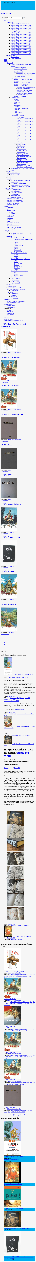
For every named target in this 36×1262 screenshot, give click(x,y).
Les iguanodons (21, 164)
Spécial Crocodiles (22, 150)
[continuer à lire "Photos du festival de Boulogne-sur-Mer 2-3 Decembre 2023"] (8, 726)
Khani (5, 1112)
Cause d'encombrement (23, 165)
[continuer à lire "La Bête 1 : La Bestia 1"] (12, 1024)
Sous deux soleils (18, 72)
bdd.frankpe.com (19, 709)
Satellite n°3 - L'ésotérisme (21, 84)
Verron (16, 241)
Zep (15, 272)
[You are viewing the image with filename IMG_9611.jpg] (15, 919)
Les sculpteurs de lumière (20, 69)
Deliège (16, 269)
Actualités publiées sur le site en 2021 (21, 29)
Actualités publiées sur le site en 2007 (21, 51)
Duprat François (18, 245)
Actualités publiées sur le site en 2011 (20, 45)
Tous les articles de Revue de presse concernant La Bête (20, 181)
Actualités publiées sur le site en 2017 (21, 36)
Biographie (10, 218)
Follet (15, 257)
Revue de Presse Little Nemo (15, 201)
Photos (12, 735)
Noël (20, 939)
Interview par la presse (13, 203)
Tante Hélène (17, 105)
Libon (15, 244)
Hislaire (16, 247)
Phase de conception (16, 278)
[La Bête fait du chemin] (9, 564)
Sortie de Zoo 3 (15, 174)
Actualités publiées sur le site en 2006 (21, 52)
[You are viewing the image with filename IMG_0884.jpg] (15, 837)
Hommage (12, 699)
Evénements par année (13, 225)
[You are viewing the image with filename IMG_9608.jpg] (15, 878)
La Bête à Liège (7, 571)
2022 (34, 1029)
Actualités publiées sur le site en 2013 (21, 40)
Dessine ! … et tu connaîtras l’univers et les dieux (17, 1208)
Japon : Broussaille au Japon (24, 93)
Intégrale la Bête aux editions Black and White (16, 1228)
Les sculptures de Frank (13, 302)
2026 (17, 698)
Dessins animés (8, 304)
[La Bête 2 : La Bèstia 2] (9, 379)
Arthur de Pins (18, 263)
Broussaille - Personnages (21, 108)
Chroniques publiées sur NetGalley (20, 185)
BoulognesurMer (26, 735)
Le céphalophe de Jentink (24, 156)
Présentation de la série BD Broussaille (21, 64)
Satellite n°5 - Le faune (20, 96)
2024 (17, 939)
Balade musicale (21, 149)
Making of (10, 284)
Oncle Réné (17, 102)
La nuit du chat (18, 70)
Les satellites (14, 78)
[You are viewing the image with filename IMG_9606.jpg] (15, 851)
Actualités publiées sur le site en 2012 (21, 43)
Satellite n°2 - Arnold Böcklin (22, 82)
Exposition (13, 698)
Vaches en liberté (15, 283)
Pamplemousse (21, 146)
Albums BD (7, 61)
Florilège (9, 224)
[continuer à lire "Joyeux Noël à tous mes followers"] (8, 936)
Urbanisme (10, 292)
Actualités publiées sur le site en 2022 (21, 26)
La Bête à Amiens (8, 604)
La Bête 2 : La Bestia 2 (10, 386)
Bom (12, 212)
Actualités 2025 (11, 924)
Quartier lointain (11, 286)
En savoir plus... (5, 354)
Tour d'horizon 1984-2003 (14, 287)
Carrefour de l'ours (22, 159)
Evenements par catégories (14, 227)
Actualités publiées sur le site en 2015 (21, 39)
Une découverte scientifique (24, 161)
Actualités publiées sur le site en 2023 (21, 28)
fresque (16, 735)
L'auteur (6, 206)
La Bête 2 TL (6, 445)
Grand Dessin (14, 290)
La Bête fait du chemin (10, 537)
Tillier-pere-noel (18, 251)
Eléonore (16, 100)
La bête (18, 925)
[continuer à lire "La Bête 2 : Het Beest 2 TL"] (12, 1106)
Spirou (9, 177)
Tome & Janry (18, 266)
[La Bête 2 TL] (9, 468)
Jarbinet (16, 254)
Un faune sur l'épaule (19, 76)
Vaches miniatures (15, 281)
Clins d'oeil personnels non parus (19, 271)
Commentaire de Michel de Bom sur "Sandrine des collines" (26, 74)
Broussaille (10, 63)
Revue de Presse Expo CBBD (15, 198)
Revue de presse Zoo (13, 204)
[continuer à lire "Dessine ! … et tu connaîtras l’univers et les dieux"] (12, 1206)
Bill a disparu (20, 147)
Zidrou (6, 768)
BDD (5, 60)
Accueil (6, 20)
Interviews (10, 216)
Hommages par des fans (13, 231)
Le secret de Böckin (22, 162)
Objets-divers (10, 532)
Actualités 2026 (11, 696)
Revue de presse (8, 188)
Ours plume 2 (11, 307)
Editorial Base (7, 1056)
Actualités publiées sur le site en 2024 (21, 25)
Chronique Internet (16, 197)
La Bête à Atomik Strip (11, 504)
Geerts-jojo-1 (17, 250)
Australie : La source (22, 94)
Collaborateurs (11, 210)
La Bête (9, 179)
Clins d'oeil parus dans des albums (20, 238)
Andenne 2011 (15, 293)
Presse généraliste (15, 191)
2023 (8, 733)
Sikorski (16, 242)
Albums (13, 66)
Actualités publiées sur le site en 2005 (21, 54)
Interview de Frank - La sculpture (16, 301)
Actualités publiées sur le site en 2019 (21, 32)
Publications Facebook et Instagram (20, 183)
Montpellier (14, 296)
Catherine (16, 106)
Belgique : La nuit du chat (24, 88)
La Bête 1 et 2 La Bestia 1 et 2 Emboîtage (15, 971)
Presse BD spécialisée (16, 192)
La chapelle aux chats (23, 155)
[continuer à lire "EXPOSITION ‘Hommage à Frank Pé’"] (8, 674)
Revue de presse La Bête (14, 189)
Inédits (9, 219)
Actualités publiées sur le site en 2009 (21, 48)
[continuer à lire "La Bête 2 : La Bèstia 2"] (12, 1050)
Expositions (14, 228)
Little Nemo (10, 176)
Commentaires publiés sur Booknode (20, 186)
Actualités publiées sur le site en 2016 (21, 42)
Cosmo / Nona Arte (9, 976)
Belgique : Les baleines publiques (26, 87)
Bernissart (13, 295)
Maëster (16, 256)
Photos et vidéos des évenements (16, 289)
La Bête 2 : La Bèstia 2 (10, 357)
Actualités (10, 22)
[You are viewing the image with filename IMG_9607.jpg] (15, 864)
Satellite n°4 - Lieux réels (20, 85)
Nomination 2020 (15, 195)
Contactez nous (11, 55)
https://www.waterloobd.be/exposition (19, 677)
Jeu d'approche (21, 152)
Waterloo (22, 698)
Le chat (16, 114)
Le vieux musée (21, 144)
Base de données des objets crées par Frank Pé (13, 1115)
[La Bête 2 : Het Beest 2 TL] (9, 438)
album (12, 974)
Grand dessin (10, 313)
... (4, 646)
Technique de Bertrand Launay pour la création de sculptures (21, 234)
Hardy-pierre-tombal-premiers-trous (23, 239)
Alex (15, 111)
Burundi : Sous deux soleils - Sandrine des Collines (25, 90)
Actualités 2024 (11, 938)
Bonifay (13, 213)
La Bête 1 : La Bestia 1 (10, 1026)
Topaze (13, 215)
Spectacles (10, 311)
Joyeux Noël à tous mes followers (22, 936)
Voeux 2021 (17, 31)
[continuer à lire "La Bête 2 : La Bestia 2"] (12, 997)
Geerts (15, 260)
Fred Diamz (17, 268)
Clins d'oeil (10, 236)
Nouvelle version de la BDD (11, 701)
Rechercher (4, 17)
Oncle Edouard (18, 112)
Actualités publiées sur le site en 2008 (21, 49)
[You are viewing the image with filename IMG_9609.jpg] (15, 892)
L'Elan (9, 171)
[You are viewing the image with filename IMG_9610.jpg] (15, 906)
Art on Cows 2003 (12, 277)
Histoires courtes (18, 143)
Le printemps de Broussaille (24, 167)
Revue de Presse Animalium (14, 200)
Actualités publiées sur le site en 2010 (21, 46)
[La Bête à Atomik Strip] (9, 530)
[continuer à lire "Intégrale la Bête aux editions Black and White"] (8, 744)
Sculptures (7, 299)
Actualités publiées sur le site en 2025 (21, 23)
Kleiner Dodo (11, 305)
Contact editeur (15, 57)
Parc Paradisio (14, 298)
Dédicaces (10, 221)
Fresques (9, 310)
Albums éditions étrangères (14, 352)
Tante (15, 103)
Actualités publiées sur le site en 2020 (21, 34)
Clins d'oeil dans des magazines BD (20, 259)
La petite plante (21, 158)
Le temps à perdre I (22, 153)
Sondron (16, 265)
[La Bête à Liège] (9, 597)
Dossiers (6, 230)
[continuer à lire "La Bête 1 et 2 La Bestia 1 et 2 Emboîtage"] (12, 970)
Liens (8, 209)
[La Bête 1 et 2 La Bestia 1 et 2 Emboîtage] (9, 350)
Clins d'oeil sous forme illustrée (19, 253)
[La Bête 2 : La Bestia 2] (9, 407)
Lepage (16, 274)
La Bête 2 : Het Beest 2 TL (12, 414)
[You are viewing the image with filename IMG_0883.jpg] (15, 823)
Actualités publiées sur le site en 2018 (21, 37)
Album (16, 974)
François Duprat (18, 275)
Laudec (16, 262)
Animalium (10, 207)
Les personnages (15, 97)
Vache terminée (15, 280)
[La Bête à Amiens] (9, 631)
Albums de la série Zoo (13, 173)
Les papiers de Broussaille (18, 115)
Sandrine (16, 109)
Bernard (16, 99)
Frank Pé (17, 768)
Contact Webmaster (16, 58)
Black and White (24, 925)
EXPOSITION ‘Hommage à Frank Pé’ (23, 674)
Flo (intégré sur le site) (13, 222)
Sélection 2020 (15, 194)
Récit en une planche (19, 117)
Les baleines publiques (20, 67)
